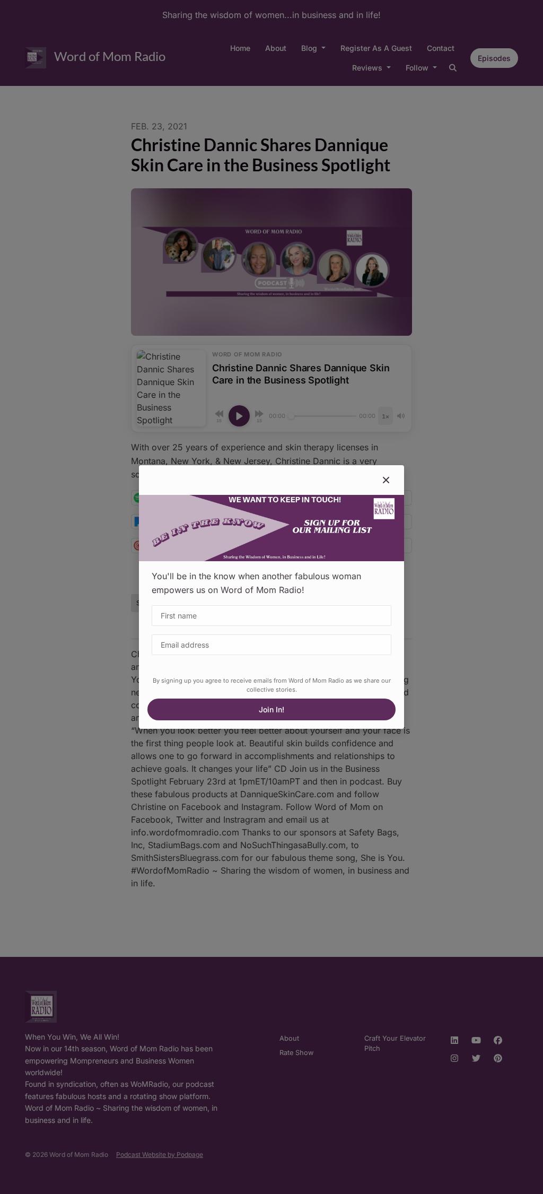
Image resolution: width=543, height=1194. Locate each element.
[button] (386, 480)
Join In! (271, 709)
